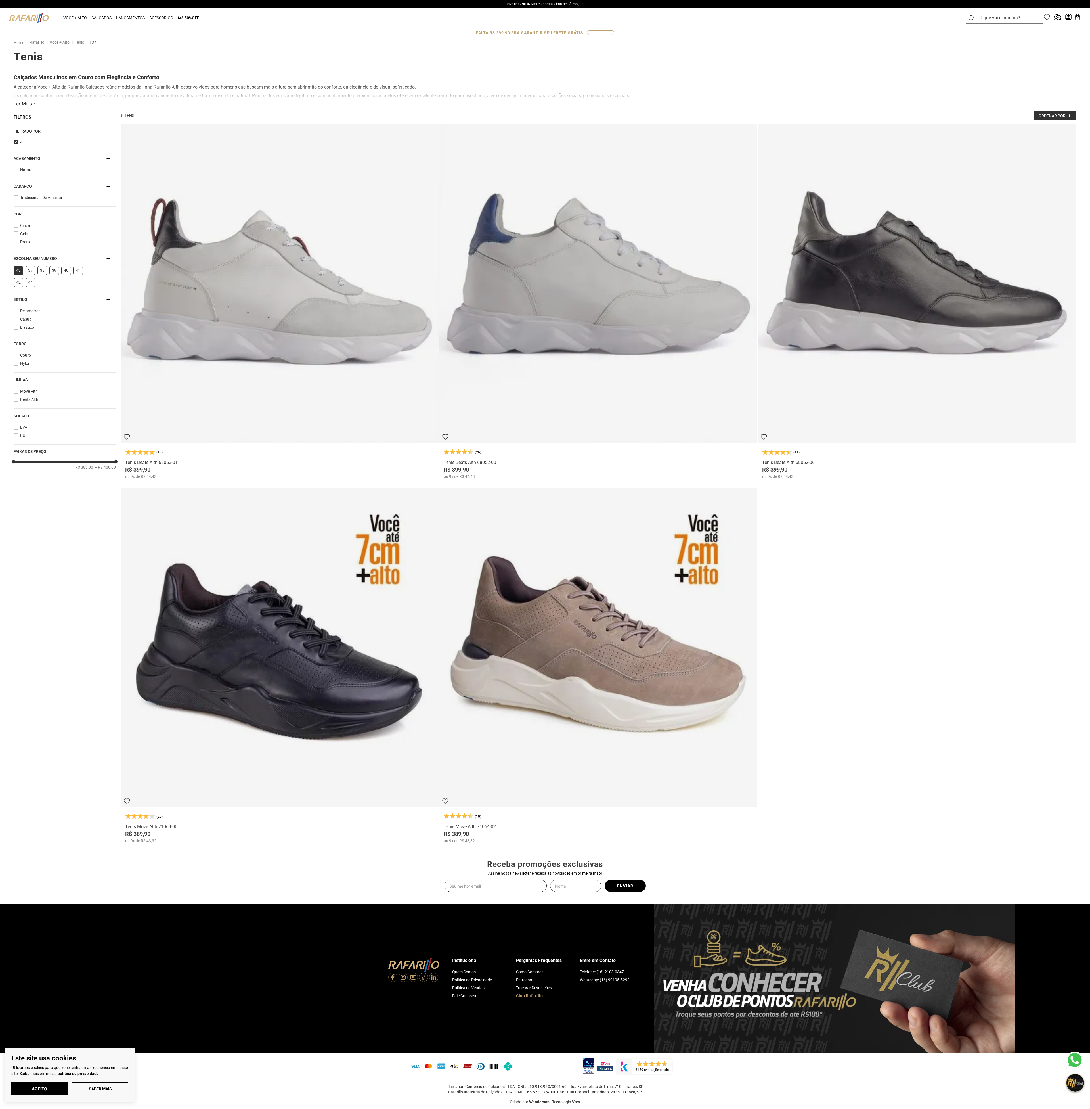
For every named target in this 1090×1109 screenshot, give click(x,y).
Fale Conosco (464, 995)
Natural (26, 170)
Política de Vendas (468, 987)
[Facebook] (392, 978)
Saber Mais (100, 1089)
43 (22, 142)
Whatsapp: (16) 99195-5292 (605, 980)
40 (66, 270)
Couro (25, 355)
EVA (23, 427)
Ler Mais (23, 103)
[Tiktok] (423, 978)
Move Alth (29, 391)
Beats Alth (29, 399)
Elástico (27, 327)
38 (42, 270)
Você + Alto (60, 42)
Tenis (79, 42)
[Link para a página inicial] (20, 42)
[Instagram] (403, 978)
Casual (26, 319)
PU (22, 435)
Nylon (25, 363)
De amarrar (30, 311)
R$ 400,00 (105, 467)
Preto (25, 242)
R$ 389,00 (84, 467)
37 (30, 270)
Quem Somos (464, 972)
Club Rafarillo (529, 995)
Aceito (39, 1088)
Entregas (524, 980)
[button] (65, 131)
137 (92, 42)
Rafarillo (37, 42)
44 (30, 282)
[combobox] (1008, 17)
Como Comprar (529, 972)
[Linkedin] (433, 978)
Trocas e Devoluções (534, 987)
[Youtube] (413, 978)
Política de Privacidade (472, 980)
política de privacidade (78, 1073)
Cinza (25, 225)
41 (78, 270)
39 (54, 270)
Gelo (24, 233)
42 (18, 282)
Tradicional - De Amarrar (41, 197)
